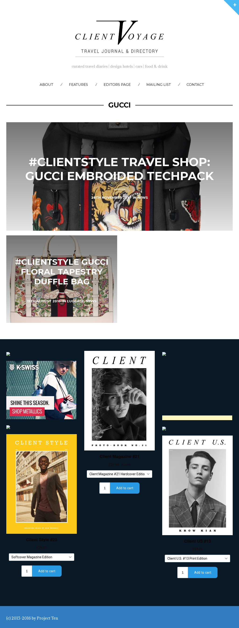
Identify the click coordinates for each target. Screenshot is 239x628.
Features (78, 84)
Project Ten (47, 618)
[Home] (119, 37)
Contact (195, 84)
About (46, 84)
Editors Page (117, 84)
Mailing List (158, 84)
